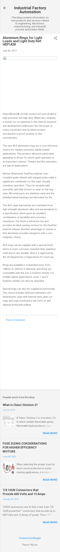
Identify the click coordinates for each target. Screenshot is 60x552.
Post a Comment (15, 319)
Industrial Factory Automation (30, 10)
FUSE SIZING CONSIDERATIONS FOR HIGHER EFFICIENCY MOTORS (25, 447)
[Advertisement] (30, 354)
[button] (55, 38)
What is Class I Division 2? (20, 405)
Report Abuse (30, 544)
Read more (50, 433)
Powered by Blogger (30, 538)
